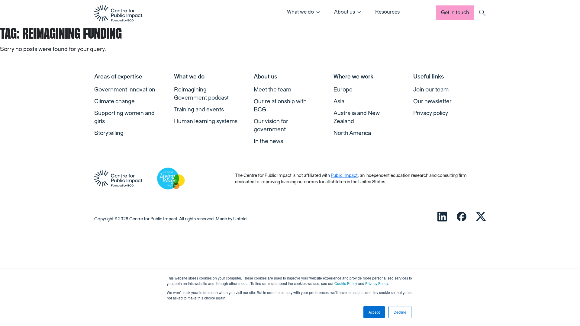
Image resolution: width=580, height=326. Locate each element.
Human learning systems (205, 121)
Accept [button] (374, 312)
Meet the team (272, 89)
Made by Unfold (231, 219)
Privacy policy (430, 113)
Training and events (199, 109)
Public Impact (344, 175)
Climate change (114, 101)
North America (352, 133)
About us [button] (344, 12)
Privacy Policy (376, 283)
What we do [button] (300, 12)
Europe (343, 89)
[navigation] (118, 13)
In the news (268, 141)
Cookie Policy (345, 283)
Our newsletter (432, 101)
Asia (339, 101)
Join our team (431, 89)
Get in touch (455, 12)
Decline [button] (400, 312)
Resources (387, 12)
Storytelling (109, 133)
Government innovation (124, 89)
